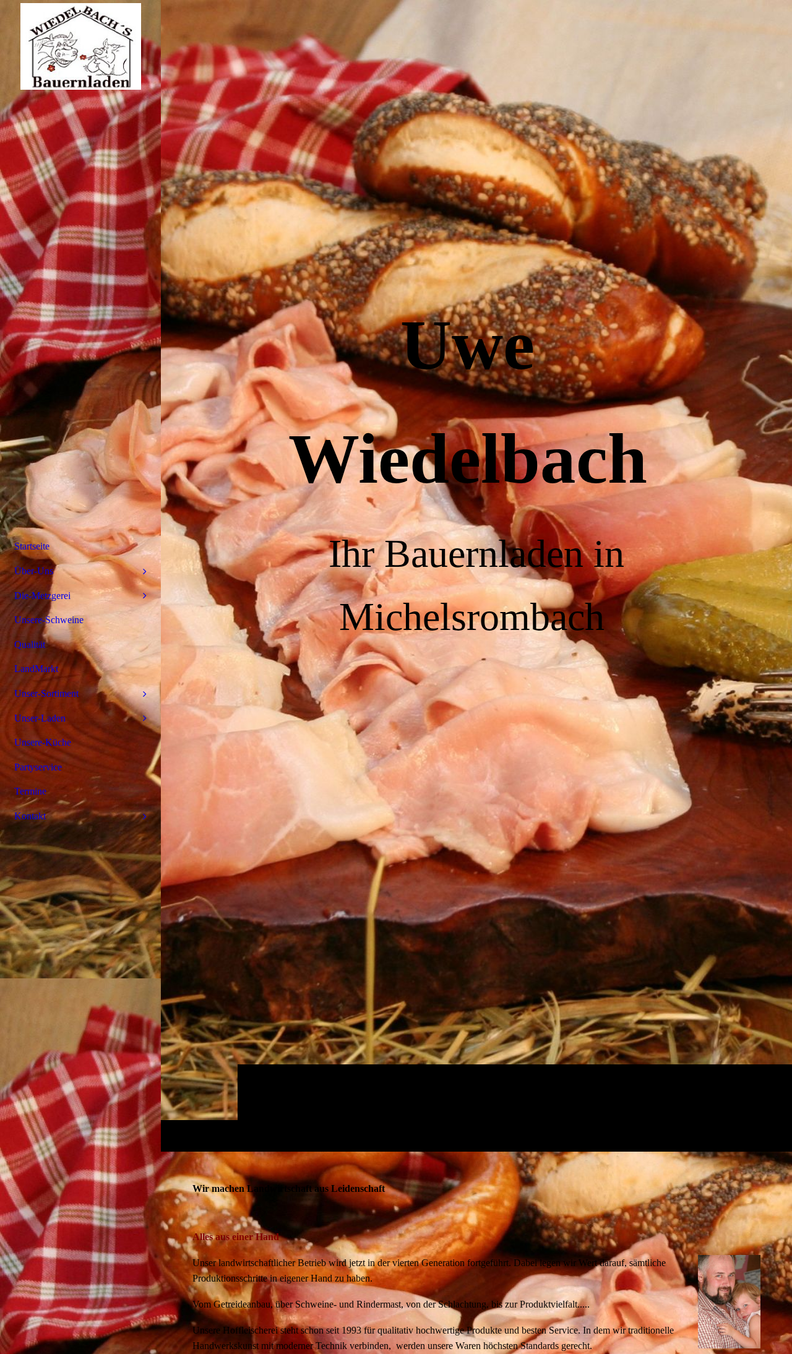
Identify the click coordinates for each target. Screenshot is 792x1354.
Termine (30, 791)
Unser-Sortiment (46, 693)
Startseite (32, 546)
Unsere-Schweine (49, 619)
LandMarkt (36, 668)
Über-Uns (33, 571)
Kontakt (30, 816)
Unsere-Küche (42, 742)
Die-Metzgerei (42, 595)
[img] (80, 46)
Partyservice (38, 767)
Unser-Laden (40, 718)
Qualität (29, 644)
